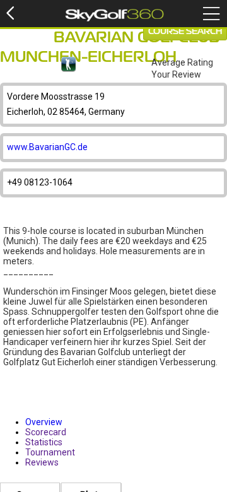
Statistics (43, 442)
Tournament (50, 452)
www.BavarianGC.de (47, 147)
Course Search (185, 31)
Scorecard (45, 432)
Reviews (42, 462)
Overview (43, 422)
